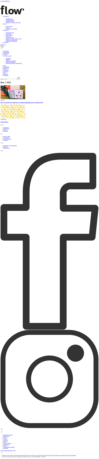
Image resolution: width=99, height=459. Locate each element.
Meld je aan (3, 44)
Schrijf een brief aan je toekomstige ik (14, 63)
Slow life (2, 100)
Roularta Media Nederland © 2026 (8, 450)
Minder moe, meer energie (11, 40)
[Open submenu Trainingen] (8, 30)
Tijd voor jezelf (9, 35)
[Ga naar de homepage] (12, 14)
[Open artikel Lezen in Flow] (13, 118)
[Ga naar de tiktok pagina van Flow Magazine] (2, 432)
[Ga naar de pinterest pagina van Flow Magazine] (2, 430)
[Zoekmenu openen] (2, 46)
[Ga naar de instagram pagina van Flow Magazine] (49, 427)
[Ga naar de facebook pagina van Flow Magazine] (49, 329)
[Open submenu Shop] (6, 24)
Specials (7, 27)
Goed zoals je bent (10, 37)
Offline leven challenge (11, 60)
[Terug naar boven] (2, 453)
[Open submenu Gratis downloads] (11, 56)
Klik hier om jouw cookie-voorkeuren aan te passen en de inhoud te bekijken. (59, 455)
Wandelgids (8, 58)
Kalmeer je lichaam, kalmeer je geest (13, 38)
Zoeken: (2, 79)
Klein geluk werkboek (10, 62)
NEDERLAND (9, 19)
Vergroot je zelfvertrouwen (11, 41)
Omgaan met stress (10, 32)
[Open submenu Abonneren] (8, 16)
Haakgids (8, 59)
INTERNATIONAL (10, 20)
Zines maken (8, 33)
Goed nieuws (3, 119)
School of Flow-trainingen (11, 28)
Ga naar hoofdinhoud (5, 1)
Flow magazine (9, 26)
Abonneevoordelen (10, 21)
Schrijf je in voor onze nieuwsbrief (13, 22)
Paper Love (8, 36)
